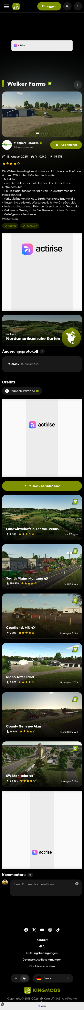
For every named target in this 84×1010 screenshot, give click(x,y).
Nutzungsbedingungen (42, 953)
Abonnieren (69, 144)
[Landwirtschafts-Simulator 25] (50, 84)
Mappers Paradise (26, 143)
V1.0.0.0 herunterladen (45, 486)
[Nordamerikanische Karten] (71, 338)
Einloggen (49, 6)
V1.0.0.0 (23, 364)
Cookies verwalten (42, 966)
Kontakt (42, 940)
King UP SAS (52, 998)
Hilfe (42, 946)
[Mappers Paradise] (7, 145)
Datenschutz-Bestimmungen (42, 959)
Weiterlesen (10, 219)
